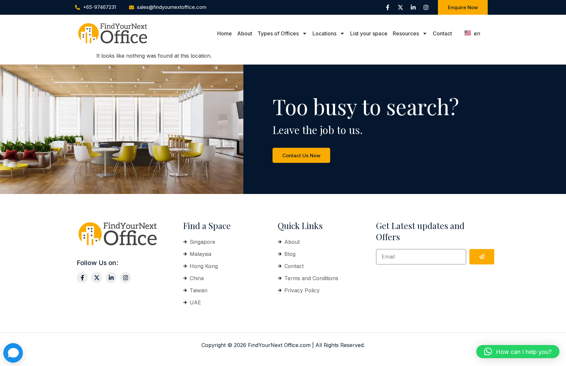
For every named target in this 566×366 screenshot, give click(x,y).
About (244, 33)
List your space (368, 33)
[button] (517, 351)
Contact (442, 33)
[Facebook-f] (387, 7)
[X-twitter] (400, 7)
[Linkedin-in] (413, 7)
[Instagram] (425, 7)
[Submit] (481, 256)
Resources (406, 33)
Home (224, 33)
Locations (324, 33)
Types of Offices (278, 33)
